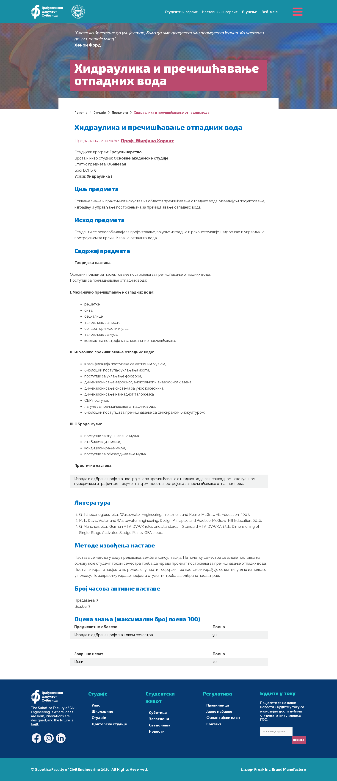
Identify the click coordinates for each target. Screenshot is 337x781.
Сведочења (159, 725)
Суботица (158, 712)
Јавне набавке (219, 711)
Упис (96, 705)
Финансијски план (223, 717)
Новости (157, 731)
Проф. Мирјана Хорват (147, 140)
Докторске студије (109, 724)
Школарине (102, 711)
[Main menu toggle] (297, 11)
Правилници (217, 705)
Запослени (159, 718)
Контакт (213, 724)
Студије (99, 717)
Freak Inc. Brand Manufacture (280, 769)
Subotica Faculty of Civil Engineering (67, 769)
